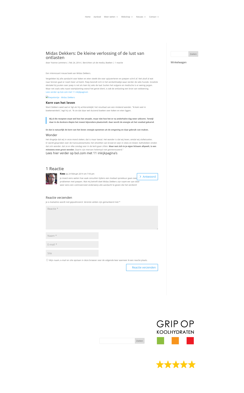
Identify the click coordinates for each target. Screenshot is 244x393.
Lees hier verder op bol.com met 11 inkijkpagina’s (81, 153)
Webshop (125, 17)
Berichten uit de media (94, 62)
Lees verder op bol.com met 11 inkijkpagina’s (67, 92)
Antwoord (149, 176)
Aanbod (97, 17)
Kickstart (104, 327)
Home (88, 17)
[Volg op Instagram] (68, 354)
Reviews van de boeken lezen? (175, 375)
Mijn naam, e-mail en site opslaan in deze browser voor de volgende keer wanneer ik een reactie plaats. (98, 260)
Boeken (109, 62)
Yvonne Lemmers (59, 62)
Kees (62, 173)
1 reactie (119, 62)
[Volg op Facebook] (62, 354)
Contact (152, 17)
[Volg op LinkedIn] (74, 354)
